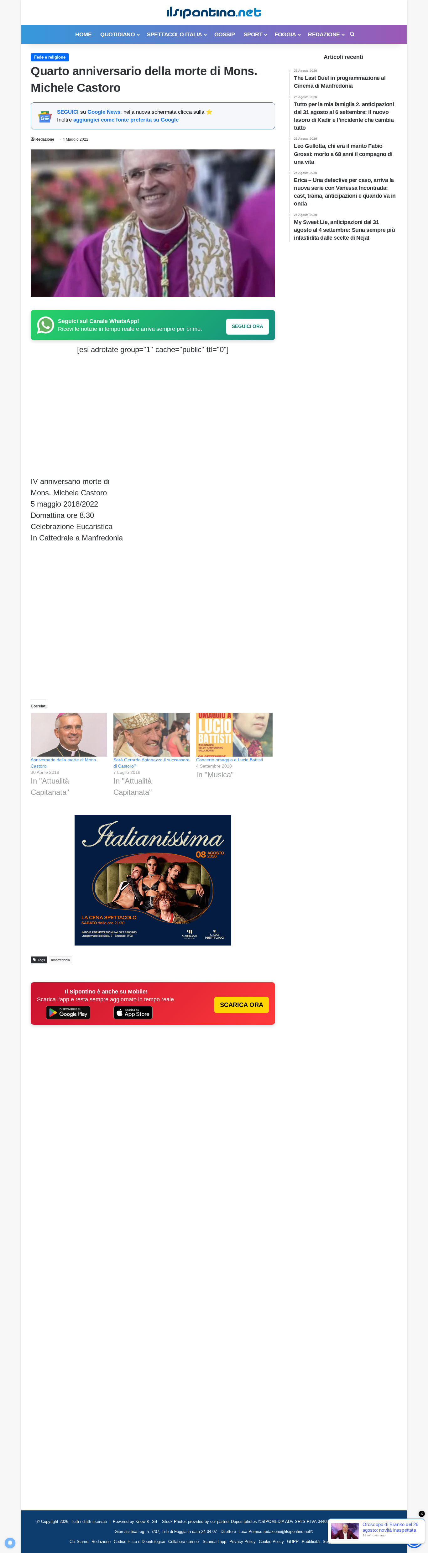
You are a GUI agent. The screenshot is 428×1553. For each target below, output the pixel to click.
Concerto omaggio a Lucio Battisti (229, 759)
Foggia (285, 34)
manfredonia (60, 960)
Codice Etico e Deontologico (139, 1541)
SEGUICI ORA (247, 326)
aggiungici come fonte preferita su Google (126, 120)
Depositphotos (244, 1521)
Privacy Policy (242, 1541)
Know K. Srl (146, 1521)
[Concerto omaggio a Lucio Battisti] (234, 734)
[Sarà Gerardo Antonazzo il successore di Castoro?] (151, 734)
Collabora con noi (184, 1541)
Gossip (224, 34)
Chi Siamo (79, 1541)
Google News (103, 112)
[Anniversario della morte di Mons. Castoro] (69, 734)
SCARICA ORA (241, 1004)
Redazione (324, 34)
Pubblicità (311, 1541)
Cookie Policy (271, 1541)
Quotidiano (117, 34)
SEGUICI (68, 112)
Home (83, 34)
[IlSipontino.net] (214, 12)
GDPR (293, 1541)
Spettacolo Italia (174, 34)
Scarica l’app (214, 1541)
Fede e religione (49, 57)
